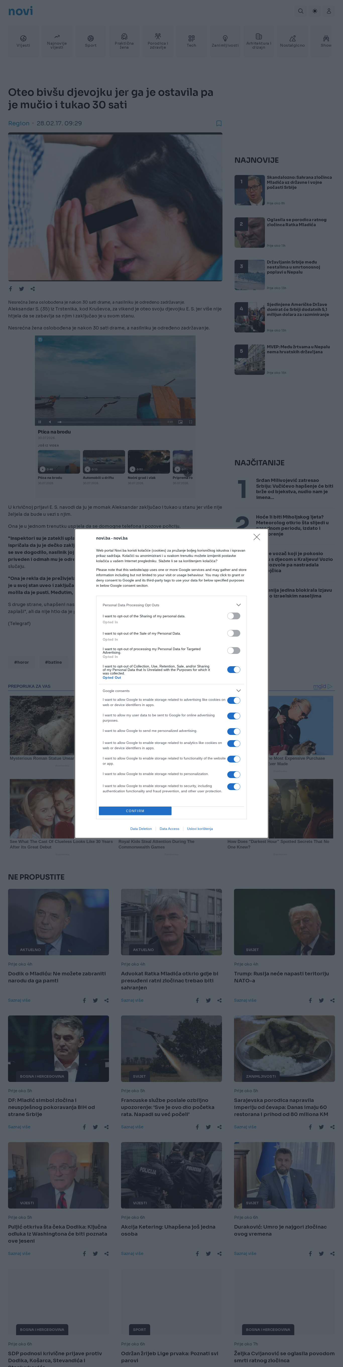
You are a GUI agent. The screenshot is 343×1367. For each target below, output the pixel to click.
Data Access (169, 829)
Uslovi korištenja (200, 829)
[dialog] (171, 683)
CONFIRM (135, 811)
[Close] (258, 538)
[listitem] (171, 605)
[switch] (233, 616)
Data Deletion (141, 829)
